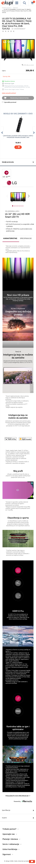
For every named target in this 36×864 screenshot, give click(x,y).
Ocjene (4, 818)
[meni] (16, 3)
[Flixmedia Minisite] (6, 174)
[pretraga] (24, 3)
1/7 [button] (12, 205)
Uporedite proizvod (10, 102)
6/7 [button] (21, 205)
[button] (18, 281)
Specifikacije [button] (26, 238)
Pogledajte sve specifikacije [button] (17, 796)
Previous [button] (7, 196)
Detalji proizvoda (8, 162)
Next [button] (29, 196)
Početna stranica (6, 7)
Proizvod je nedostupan (19, 98)
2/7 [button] (14, 205)
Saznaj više (6, 76)
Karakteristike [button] (10, 238)
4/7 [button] (17, 205)
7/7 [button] (22, 205)
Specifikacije (6, 810)
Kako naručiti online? (9, 93)
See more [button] (18, 342)
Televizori (15, 7)
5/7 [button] (19, 205)
